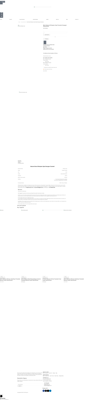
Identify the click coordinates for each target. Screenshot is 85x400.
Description (19, 160)
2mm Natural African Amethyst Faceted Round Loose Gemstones (10, 279)
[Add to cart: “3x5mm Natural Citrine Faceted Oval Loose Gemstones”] (44, 276)
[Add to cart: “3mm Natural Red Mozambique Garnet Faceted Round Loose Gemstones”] (23, 276)
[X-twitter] (48, 391)
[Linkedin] (50, 391)
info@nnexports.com (29, 187)
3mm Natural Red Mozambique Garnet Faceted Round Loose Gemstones (31, 279)
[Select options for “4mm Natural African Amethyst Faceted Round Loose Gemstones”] (65, 276)
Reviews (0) (19, 161)
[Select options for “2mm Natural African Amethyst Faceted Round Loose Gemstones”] (1, 276)
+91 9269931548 (52, 187)
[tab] (42, 160)
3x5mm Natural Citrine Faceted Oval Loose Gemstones (51, 279)
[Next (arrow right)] (0, 370)
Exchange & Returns (21, 163)
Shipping (19, 162)
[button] (2, 2)
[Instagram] (46, 391)
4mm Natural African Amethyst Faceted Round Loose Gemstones (74, 279)
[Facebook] (43, 391)
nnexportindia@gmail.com (38, 187)
